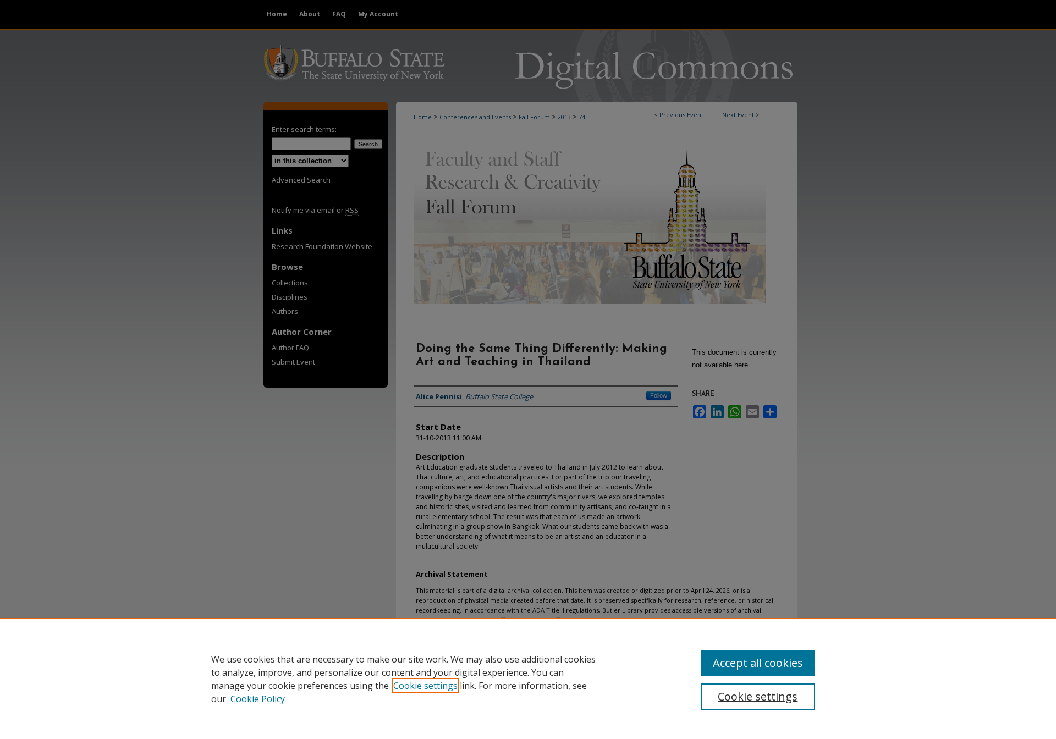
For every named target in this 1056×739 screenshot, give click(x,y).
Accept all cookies (758, 662)
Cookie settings (425, 686)
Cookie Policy (257, 699)
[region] (528, 678)
